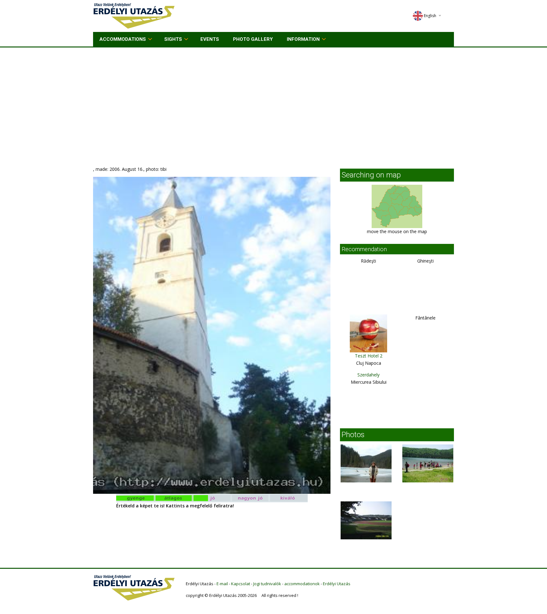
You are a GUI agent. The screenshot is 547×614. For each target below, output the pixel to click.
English (430, 15)
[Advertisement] (273, 95)
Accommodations (122, 39)
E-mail (222, 583)
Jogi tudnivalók (267, 583)
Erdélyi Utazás (336, 583)
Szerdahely (368, 375)
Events (209, 39)
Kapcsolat (240, 583)
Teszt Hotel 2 (368, 356)
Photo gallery (253, 39)
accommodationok (302, 583)
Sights (173, 39)
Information (303, 39)
